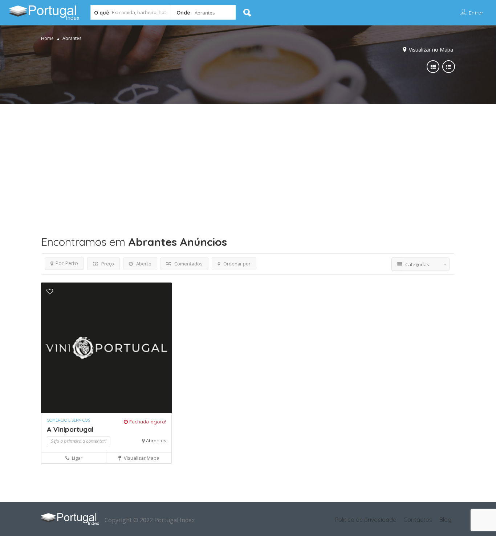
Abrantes (156, 440)
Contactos (417, 519)
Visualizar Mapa (141, 458)
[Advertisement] (248, 158)
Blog (445, 519)
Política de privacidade (365, 519)
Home (47, 38)
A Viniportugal (70, 429)
